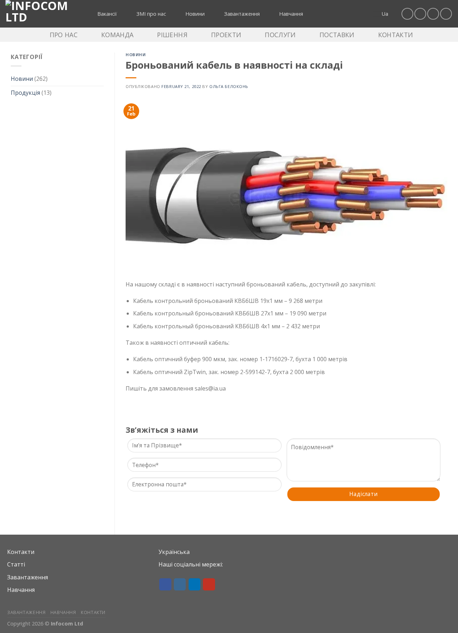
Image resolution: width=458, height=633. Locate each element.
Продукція (25, 93)
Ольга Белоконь (228, 86)
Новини (22, 79)
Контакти (20, 552)
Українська (174, 552)
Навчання (21, 590)
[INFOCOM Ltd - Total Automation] (41, 14)
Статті (16, 564)
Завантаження (27, 577)
